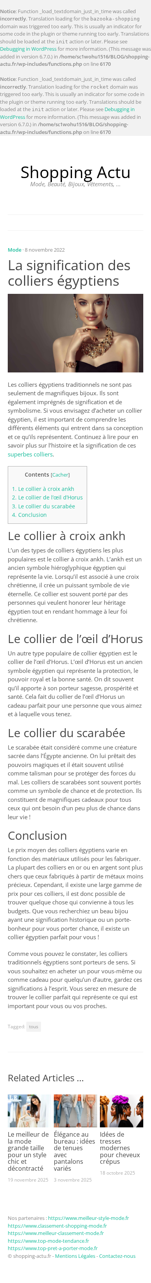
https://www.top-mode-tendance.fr (48, 1240)
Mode (14, 249)
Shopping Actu (76, 172)
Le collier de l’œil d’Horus (47, 497)
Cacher (60, 474)
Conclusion (29, 514)
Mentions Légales (75, 1255)
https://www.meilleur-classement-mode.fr (56, 1233)
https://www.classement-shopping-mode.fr (57, 1225)
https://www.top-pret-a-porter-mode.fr (53, 1248)
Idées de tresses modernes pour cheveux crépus (120, 1148)
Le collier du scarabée (43, 506)
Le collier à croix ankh (43, 488)
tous (33, 1026)
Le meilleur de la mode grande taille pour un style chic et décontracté (28, 1151)
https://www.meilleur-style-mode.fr (88, 1217)
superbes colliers (30, 454)
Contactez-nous (117, 1255)
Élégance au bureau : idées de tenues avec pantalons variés (74, 1151)
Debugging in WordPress (28, 48)
